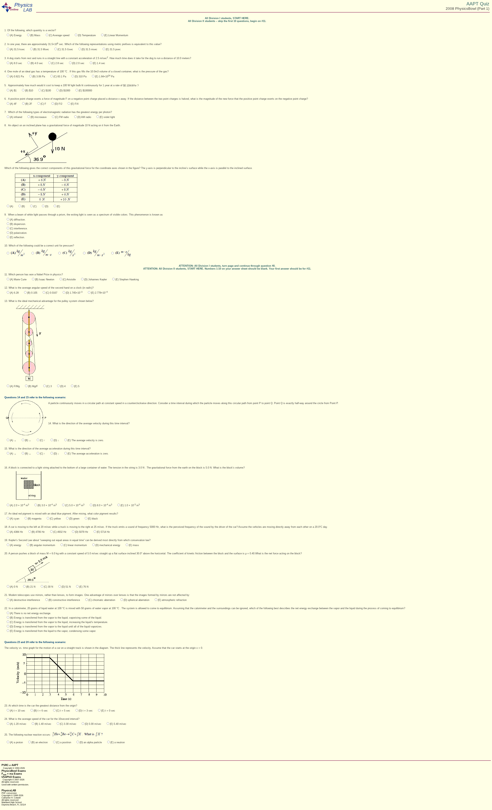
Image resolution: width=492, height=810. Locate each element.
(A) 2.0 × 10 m (19, 505)
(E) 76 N (83, 586)
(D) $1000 (64, 90)
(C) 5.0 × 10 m (74, 505)
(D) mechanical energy (107, 545)
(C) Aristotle (69, 279)
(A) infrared (16, 117)
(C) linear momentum (75, 545)
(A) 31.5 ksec (17, 49)
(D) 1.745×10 (74, 292)
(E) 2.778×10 (99, 292)
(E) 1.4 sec (99, 63)
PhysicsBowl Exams (14, 770)
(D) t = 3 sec (86, 710)
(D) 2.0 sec (78, 63)
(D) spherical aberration (136, 600)
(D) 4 (63, 386)
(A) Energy (16, 35)
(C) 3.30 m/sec (68, 723)
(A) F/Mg (15, 386)
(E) (58, 206)
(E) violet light (107, 117)
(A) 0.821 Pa (17, 76)
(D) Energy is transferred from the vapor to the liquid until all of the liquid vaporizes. (56, 626)
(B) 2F (28, 103)
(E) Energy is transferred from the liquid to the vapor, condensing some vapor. (53, 631)
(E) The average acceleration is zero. (88, 453)
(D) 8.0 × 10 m (102, 505)
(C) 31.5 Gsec (65, 49)
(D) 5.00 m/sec (93, 723)
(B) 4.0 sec (37, 63)
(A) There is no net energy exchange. (30, 613)
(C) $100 (46, 90)
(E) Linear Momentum (116, 35)
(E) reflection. (17, 237)
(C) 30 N (48, 586)
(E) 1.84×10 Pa (104, 76)
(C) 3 (49, 386)
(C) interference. (19, 228)
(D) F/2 (58, 103)
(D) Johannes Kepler (95, 279)
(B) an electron (39, 742)
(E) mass (134, 545)
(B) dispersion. (18, 224)
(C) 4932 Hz (59, 531)
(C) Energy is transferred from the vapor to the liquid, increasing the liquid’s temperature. (59, 622)
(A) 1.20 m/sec (18, 723)
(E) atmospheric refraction (172, 600)
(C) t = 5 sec (63, 710)
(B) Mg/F (33, 386)
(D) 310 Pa (80, 76)
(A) (11, 206)
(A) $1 (13, 90)
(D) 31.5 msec (89, 49)
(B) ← (28, 440)
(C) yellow (55, 518)
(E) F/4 (74, 103)
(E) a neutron (117, 742)
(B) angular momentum (42, 545)
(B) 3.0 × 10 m (47, 505)
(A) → (13, 440)
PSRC (5, 765)
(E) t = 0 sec (108, 710)
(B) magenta (34, 518)
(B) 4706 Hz (38, 531)
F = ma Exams (12, 773)
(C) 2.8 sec (57, 63)
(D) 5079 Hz (81, 531)
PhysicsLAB (9, 790)
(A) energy (15, 545)
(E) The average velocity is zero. (85, 440)
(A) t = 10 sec (17, 710)
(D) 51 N (66, 586)
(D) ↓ (56, 440)
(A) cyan (14, 518)
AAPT (15, 765)
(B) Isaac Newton (44, 279)
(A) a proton (16, 742)
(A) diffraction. (18, 219)
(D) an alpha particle (91, 742)
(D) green (74, 518)
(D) (46, 206)
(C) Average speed (59, 35)
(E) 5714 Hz (103, 531)
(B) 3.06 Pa (38, 76)
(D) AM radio (84, 117)
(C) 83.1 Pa (59, 76)
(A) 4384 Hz (16, 531)
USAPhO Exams (11, 777)
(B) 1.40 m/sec (43, 723)
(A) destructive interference (25, 600)
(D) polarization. (18, 232)
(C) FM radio (62, 117)
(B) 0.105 (32, 292)
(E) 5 (76, 386)
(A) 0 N (14, 586)
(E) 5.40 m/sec (118, 723)
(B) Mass (35, 35)
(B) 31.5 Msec (41, 49)
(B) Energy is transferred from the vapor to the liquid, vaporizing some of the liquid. (56, 617)
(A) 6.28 (14, 292)
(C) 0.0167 (51, 292)
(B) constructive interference (64, 600)
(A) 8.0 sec (16, 63)
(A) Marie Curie (18, 279)
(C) (35, 206)
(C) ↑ (42, 440)
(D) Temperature (87, 35)
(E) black (93, 518)
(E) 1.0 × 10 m (130, 505)
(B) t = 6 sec (41, 710)
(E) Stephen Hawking (127, 279)
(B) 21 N (30, 586)
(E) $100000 (85, 90)
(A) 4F (13, 103)
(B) (23, 206)
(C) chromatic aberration (101, 600)
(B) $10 (29, 90)
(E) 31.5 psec (113, 49)
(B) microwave (39, 117)
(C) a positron (63, 742)
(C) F (43, 103)
